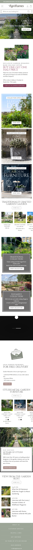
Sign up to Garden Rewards (15, 85)
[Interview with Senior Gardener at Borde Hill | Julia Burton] (5, 512)
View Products (16, 334)
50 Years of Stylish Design (16, 541)
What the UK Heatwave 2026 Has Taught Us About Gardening (21, 491)
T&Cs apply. (13, 82)
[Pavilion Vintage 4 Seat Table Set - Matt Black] (21, 419)
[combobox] (16, 11)
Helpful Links (16, 533)
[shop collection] (16, 255)
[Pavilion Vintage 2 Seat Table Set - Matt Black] (8, 419)
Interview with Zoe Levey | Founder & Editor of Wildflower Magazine (20, 502)
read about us (10, 467)
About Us (16, 524)
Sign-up (7, 383)
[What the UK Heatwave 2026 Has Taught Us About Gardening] (5, 490)
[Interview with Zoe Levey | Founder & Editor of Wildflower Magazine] (5, 501)
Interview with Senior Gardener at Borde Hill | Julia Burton (21, 513)
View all (16, 207)
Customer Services (16, 528)
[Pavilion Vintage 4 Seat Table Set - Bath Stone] (19, 419)
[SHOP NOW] (16, 111)
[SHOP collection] (16, 293)
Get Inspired (16, 537)
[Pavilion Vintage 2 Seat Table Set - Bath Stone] (6, 419)
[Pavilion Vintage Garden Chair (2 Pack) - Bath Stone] (32, 421)
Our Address (16, 545)
